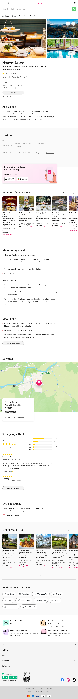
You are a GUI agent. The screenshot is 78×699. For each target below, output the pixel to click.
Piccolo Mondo (24, 550)
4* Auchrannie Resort (59, 550)
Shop (3, 644)
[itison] (39, 3)
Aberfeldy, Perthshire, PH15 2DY (16, 77)
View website (10, 417)
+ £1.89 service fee (8, 88)
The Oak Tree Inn (41, 550)
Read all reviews (13, 488)
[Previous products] (69, 193)
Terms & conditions (46, 688)
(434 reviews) (11, 73)
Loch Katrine (56, 213)
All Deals (5, 16)
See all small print (13, 343)
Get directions (22, 417)
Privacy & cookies (31, 688)
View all (62, 192)
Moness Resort (29, 255)
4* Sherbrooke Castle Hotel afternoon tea (26, 214)
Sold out (13, 92)
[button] (40, 575)
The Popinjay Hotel (42, 213)
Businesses (6, 666)
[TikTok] (74, 681)
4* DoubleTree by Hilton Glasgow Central (8, 214)
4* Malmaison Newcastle (73, 551)
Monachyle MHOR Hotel (8, 551)
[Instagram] (68, 681)
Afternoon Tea (16, 16)
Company (5, 661)
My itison (5, 650)
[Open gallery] (39, 38)
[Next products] (74, 193)
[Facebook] (62, 681)
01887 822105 (10, 412)
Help (3, 655)
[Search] (74, 9)
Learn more (50, 153)
